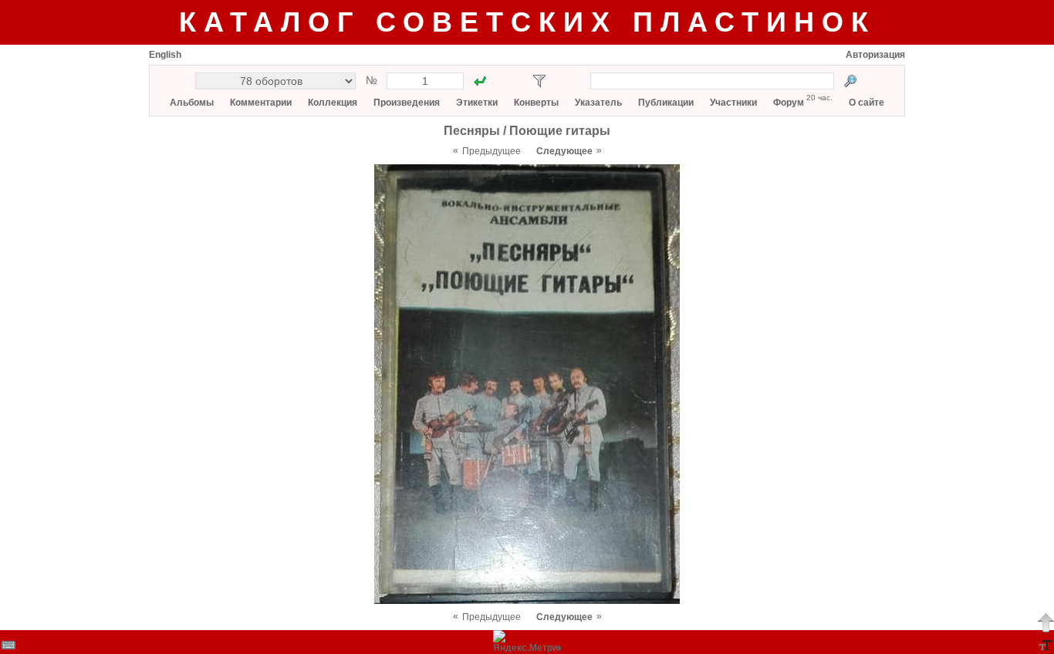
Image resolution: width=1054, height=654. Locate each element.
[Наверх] (1045, 622)
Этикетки (477, 102)
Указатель (598, 102)
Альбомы (192, 102)
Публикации (666, 102)
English (165, 54)
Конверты (536, 102)
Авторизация (875, 54)
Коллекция (332, 102)
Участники (733, 102)
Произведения (406, 102)
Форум (788, 102)
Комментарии (261, 102)
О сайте (866, 102)
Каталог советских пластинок (527, 22)
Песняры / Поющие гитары (527, 130)
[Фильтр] (539, 80)
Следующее (564, 151)
